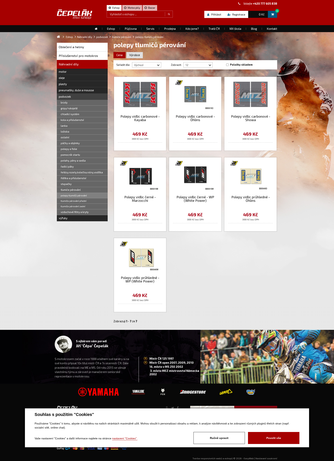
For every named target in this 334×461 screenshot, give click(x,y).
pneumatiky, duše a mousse (76, 90)
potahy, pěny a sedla (73, 160)
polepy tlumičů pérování (74, 195)
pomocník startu (70, 154)
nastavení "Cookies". (124, 438)
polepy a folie (69, 149)
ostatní (65, 137)
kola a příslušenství (72, 119)
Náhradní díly (69, 64)
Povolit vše (273, 438)
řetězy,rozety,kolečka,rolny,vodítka (82, 172)
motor (63, 71)
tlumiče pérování (71, 189)
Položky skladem (241, 64)
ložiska (65, 131)
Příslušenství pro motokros (78, 55)
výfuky (63, 218)
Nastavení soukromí (266, 458)
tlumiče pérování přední (73, 200)
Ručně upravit (219, 438)
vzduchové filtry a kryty (75, 212)
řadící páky (67, 166)
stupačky (66, 184)
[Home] (96, 28)
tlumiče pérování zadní (73, 206)
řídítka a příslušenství (73, 178)
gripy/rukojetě (69, 108)
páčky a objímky (70, 143)
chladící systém (70, 114)
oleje (62, 78)
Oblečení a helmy (71, 47)
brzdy (64, 102)
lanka (64, 125)
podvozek (65, 96)
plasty (63, 84)
